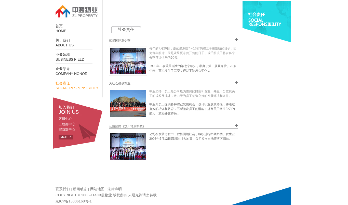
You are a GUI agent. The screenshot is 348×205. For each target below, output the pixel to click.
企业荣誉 (71, 71)
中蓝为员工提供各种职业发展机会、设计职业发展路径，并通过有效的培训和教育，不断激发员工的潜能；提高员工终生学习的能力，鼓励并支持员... (192, 108)
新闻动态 (80, 189)
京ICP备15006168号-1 (74, 201)
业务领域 (70, 57)
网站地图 (97, 189)
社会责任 (77, 85)
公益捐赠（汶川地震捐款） (127, 126)
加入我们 (69, 109)
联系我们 (63, 189)
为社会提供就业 (119, 83)
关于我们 (65, 43)
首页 (61, 28)
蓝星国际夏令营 (119, 40)
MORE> (65, 137)
